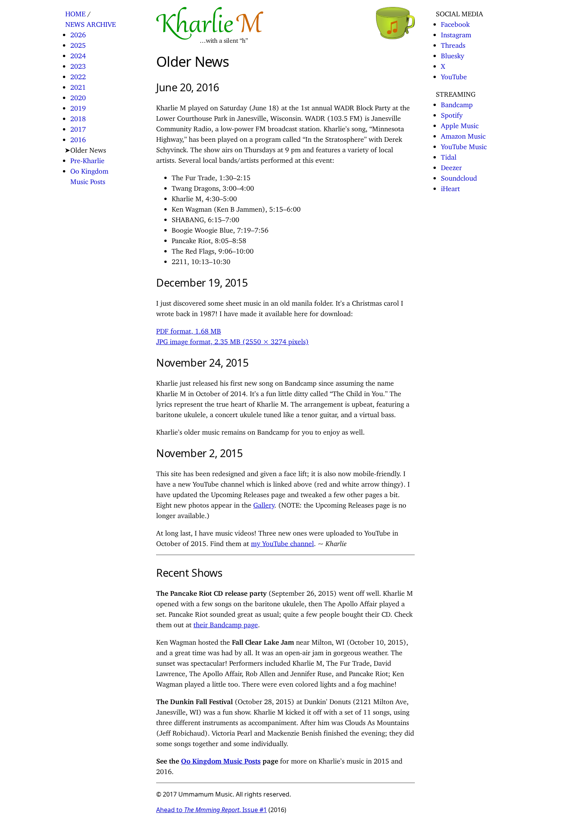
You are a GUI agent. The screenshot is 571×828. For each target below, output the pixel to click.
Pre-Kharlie (87, 159)
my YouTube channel (282, 541)
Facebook (455, 22)
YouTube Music (464, 145)
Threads (453, 43)
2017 (78, 127)
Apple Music (460, 124)
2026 (78, 33)
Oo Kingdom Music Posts (221, 759)
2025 (78, 43)
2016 (78, 138)
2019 (78, 106)
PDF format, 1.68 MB (188, 329)
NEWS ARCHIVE (90, 22)
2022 (78, 75)
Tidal (448, 155)
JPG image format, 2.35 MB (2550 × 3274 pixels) (232, 340)
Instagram (456, 33)
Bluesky (452, 54)
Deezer (451, 166)
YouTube (454, 75)
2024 (78, 54)
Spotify (452, 113)
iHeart (450, 187)
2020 (78, 96)
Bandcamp (457, 103)
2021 (78, 85)
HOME (75, 12)
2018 (78, 117)
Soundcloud (459, 176)
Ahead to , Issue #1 (211, 809)
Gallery (263, 503)
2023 (78, 64)
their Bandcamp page (225, 623)
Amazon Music (463, 134)
